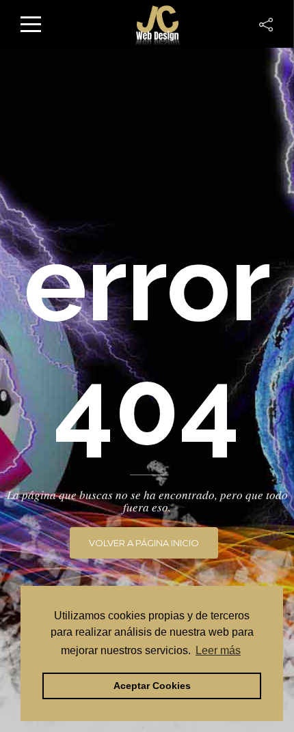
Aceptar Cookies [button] (152, 685)
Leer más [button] (218, 650)
